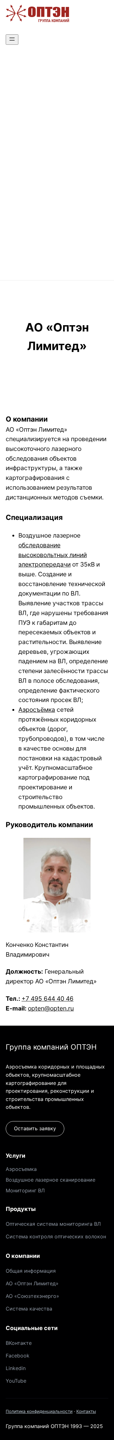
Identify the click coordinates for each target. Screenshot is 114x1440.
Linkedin (16, 1368)
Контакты (86, 1411)
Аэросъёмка (36, 709)
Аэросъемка (21, 1169)
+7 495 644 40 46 (47, 998)
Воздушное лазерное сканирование (50, 1180)
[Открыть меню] (12, 39)
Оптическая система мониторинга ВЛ (53, 1224)
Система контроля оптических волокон (56, 1236)
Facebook (17, 1355)
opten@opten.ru (51, 1008)
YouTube (16, 1381)
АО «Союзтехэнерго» (32, 1296)
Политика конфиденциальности (39, 1411)
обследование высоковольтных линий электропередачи (52, 554)
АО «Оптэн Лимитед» (32, 1283)
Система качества (29, 1308)
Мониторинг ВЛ (25, 1190)
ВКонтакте (19, 1343)
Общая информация (31, 1271)
